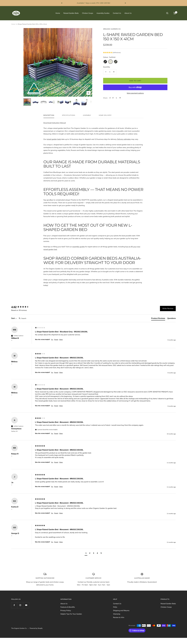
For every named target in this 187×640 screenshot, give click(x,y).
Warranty (116, 614)
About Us (127, 13)
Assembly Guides (103, 13)
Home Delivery (105, 115)
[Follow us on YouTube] (26, 605)
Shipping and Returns (121, 610)
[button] (135, 52)
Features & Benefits (67, 607)
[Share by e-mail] (120, 98)
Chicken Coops (87, 13)
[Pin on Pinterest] (113, 98)
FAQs (115, 607)
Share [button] (61, 339)
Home (58, 13)
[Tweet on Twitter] (116, 98)
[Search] (167, 13)
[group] (22, 307)
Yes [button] (52, 339)
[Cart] (174, 13)
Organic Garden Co (112, 29)
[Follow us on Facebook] (14, 605)
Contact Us (117, 13)
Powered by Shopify (36, 628)
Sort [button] (13, 318)
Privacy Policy (65, 610)
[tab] (158, 318)
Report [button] (56, 339)
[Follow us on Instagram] (20, 605)
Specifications (68, 115)
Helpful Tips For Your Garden (71, 614)
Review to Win (118, 617)
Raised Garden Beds (71, 13)
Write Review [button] (167, 308)
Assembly (87, 115)
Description (48, 115)
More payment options (135, 93)
